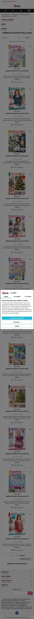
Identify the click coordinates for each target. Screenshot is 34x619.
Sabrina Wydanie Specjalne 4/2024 (17, 454)
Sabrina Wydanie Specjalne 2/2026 (17, 113)
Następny (23, 555)
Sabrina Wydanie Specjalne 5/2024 (17, 411)
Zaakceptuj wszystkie (17, 318)
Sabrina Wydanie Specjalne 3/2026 (17, 71)
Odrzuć (17, 326)
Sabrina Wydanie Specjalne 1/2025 (17, 369)
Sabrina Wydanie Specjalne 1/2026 (17, 156)
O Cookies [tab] (28, 296)
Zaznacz (11, 38)
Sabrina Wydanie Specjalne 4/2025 (17, 241)
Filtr (27, 37)
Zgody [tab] (6, 296)
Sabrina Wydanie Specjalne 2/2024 (17, 539)
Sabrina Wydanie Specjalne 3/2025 (17, 283)
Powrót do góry (26, 559)
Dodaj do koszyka (17, 82)
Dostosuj (16, 322)
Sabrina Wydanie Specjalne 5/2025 (17, 198)
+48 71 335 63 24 (11, 1)
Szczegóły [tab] (17, 296)
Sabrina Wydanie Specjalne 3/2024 (17, 496)
